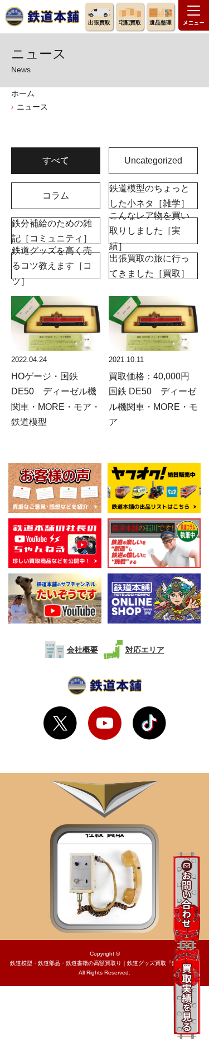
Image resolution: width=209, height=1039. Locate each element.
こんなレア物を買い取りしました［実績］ (149, 230)
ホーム (23, 93)
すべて (55, 160)
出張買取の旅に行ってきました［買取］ (149, 266)
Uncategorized (153, 160)
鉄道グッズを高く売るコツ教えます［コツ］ (52, 266)
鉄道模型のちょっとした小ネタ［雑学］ (149, 196)
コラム (55, 195)
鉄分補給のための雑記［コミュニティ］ (52, 231)
